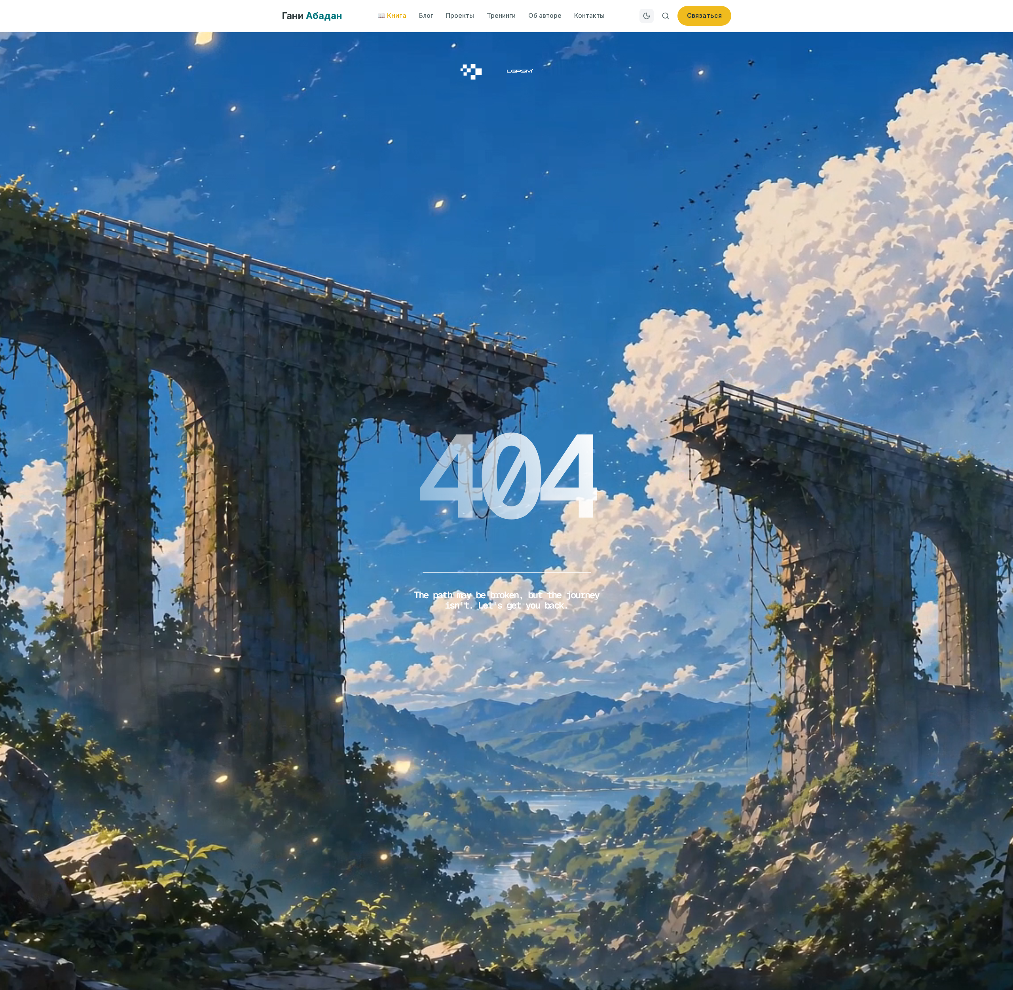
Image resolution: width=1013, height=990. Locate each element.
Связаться (704, 15)
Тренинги (501, 15)
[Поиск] (665, 16)
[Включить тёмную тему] (646, 16)
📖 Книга (392, 15)
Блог (426, 15)
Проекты (460, 15)
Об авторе (545, 15)
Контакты (589, 15)
